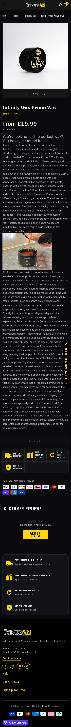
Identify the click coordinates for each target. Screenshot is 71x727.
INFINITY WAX (30, 16)
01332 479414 (18, 648)
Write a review (35, 534)
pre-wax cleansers (44, 300)
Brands (16, 16)
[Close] (66, 343)
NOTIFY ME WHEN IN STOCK (66, 366)
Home (5, 16)
